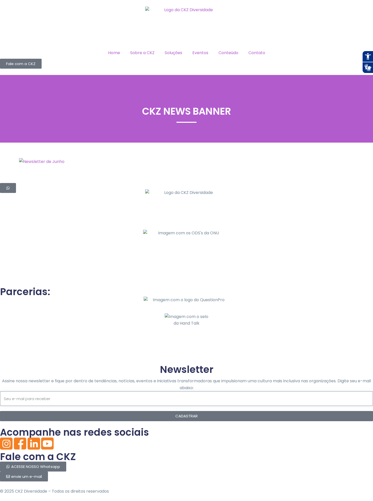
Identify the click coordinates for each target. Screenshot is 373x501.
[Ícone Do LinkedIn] (33, 443)
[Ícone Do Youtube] (47, 443)
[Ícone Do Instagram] (6, 443)
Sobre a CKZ (142, 53)
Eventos (200, 53)
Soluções (173, 53)
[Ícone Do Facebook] (20, 443)
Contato (256, 53)
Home (114, 53)
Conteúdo (228, 53)
